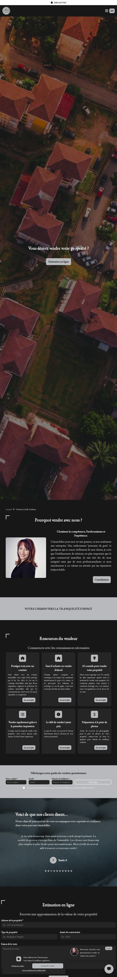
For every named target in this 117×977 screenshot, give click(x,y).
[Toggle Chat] (109, 969)
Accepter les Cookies (48, 966)
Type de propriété (9, 944)
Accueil (9, 509)
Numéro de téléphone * (61, 778)
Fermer (108, 948)
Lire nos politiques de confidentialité (34, 970)
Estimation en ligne (58, 261)
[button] (46, 883)
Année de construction (70, 944)
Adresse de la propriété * (12, 932)
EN (112, 10)
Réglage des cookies (17, 966)
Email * (31, 778)
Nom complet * (12, 778)
